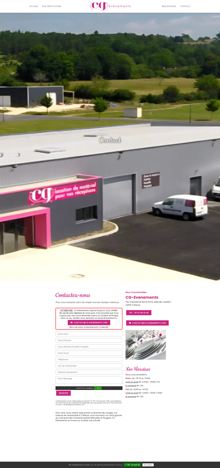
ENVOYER (63, 393)
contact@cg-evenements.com (90, 322)
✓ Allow (98, 388)
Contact (185, 6)
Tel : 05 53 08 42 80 (139, 312)
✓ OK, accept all (132, 465)
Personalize (148, 465)
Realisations (169, 6)
